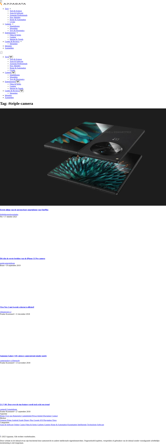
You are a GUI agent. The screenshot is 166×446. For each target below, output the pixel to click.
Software (100, 425)
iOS (41, 420)
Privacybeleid (37, 416)
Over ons (9, 416)
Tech (7, 9)
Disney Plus (29, 420)
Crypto (12, 22)
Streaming (13, 44)
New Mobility (15, 17)
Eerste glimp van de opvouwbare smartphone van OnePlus (24, 210)
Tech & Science (16, 11)
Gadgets (8, 24)
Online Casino (20, 425)
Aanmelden (9, 48)
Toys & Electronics (17, 31)
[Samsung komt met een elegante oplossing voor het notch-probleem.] (33, 351)
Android (15, 420)
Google (37, 420)
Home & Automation (18, 20)
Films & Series (15, 35)
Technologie (92, 425)
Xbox (54, 420)
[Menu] (1, 1)
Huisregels (17, 416)
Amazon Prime (6, 420)
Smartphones (15, 26)
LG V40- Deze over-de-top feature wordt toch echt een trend (25, 404)
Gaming (13, 37)
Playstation (47, 420)
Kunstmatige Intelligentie (77, 425)
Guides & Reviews (12, 41)
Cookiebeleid (26, 416)
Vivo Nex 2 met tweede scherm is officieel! (17, 307)
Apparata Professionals (18, 15)
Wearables (14, 28)
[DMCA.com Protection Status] (3, 432)
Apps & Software (16, 13)
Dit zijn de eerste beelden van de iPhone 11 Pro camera (22, 258)
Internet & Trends (16, 39)
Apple (21, 420)
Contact (55, 416)
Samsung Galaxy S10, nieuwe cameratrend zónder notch (23, 356)
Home (2, 416)
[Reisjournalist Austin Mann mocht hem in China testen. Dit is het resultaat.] (33, 254)
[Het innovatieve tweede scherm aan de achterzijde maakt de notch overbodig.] (33, 302)
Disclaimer (47, 416)
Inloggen (8, 46)
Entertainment (10, 33)
